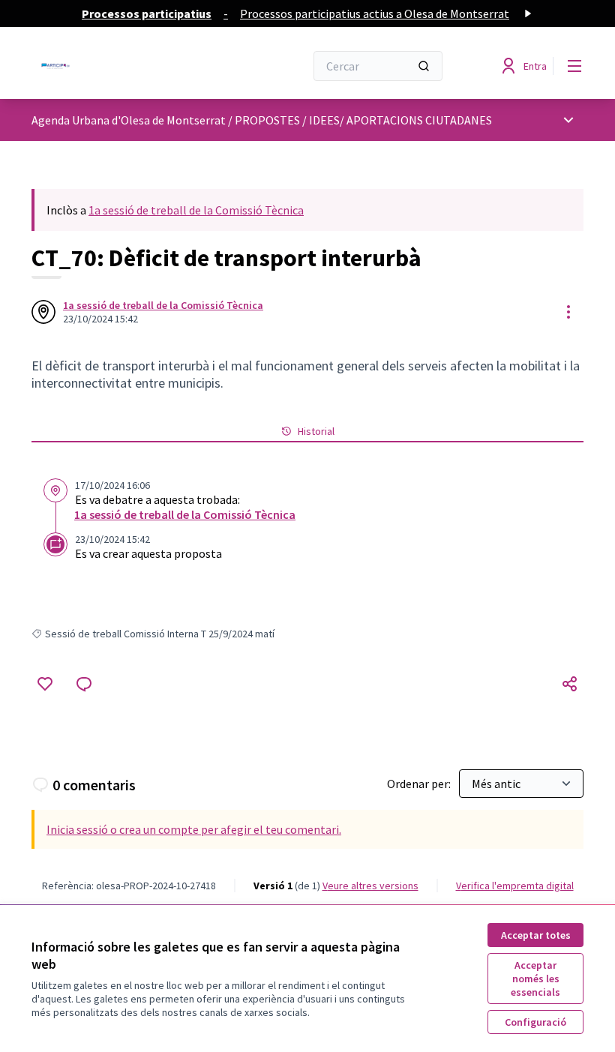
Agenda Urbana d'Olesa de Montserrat (129, 119)
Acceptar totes (536, 935)
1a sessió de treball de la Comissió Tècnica (196, 209)
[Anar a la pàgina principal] (131, 66)
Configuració (535, 1022)
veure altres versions (370, 885)
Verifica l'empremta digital (515, 885)
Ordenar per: (420, 783)
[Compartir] (570, 683)
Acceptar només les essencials (535, 978)
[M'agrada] (45, 683)
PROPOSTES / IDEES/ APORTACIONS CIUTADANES (363, 119)
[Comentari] (84, 683)
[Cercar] (424, 66)
